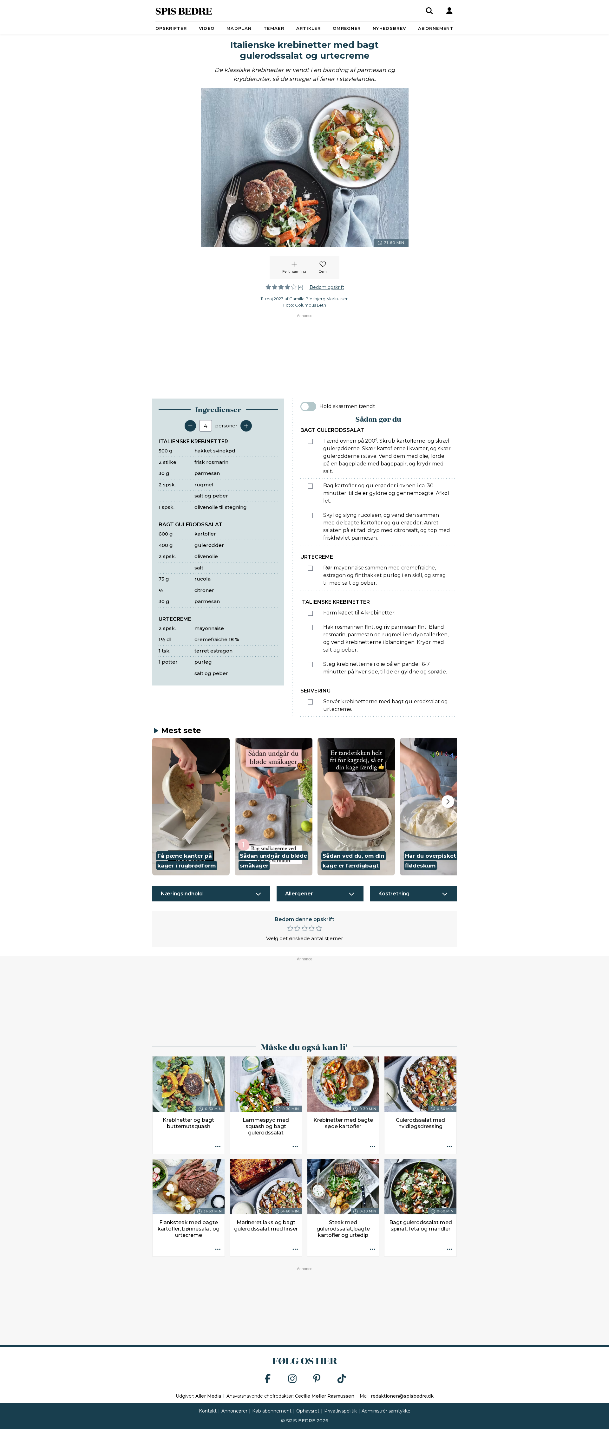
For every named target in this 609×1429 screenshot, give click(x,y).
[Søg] (429, 10)
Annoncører (234, 1411)
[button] (191, 806)
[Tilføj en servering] (246, 426)
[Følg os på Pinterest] (317, 1379)
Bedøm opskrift (327, 287)
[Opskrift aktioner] (218, 1147)
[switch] (308, 406)
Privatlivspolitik (340, 1411)
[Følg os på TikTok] (342, 1379)
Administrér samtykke (386, 1411)
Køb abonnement (271, 1411)
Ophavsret (307, 1411)
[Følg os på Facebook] (268, 1379)
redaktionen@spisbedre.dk (402, 1396)
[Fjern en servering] (190, 426)
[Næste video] (448, 801)
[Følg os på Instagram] (292, 1379)
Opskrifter (171, 28)
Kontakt (208, 1411)
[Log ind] (449, 10)
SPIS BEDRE (183, 10)
